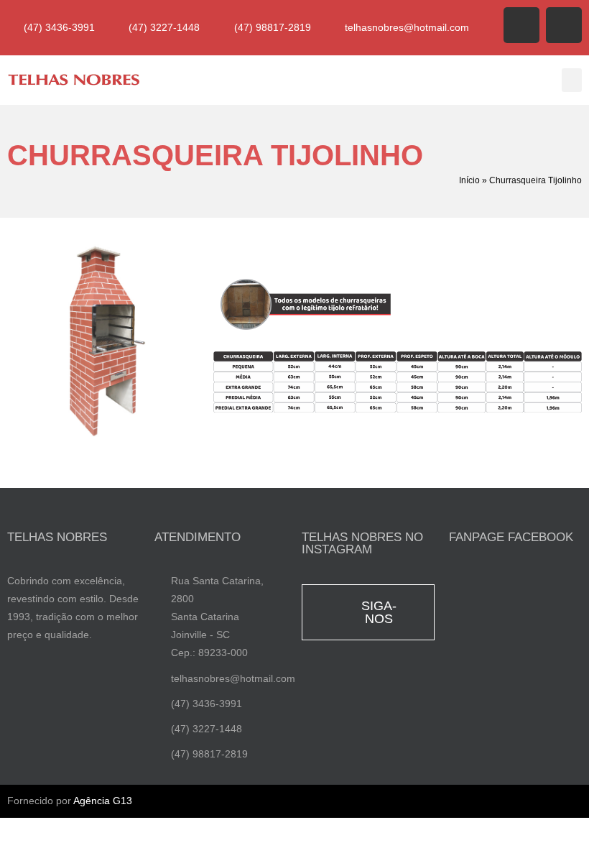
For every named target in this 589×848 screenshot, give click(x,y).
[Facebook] (521, 25)
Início (469, 180)
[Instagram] (564, 25)
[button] (572, 80)
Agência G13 (102, 800)
